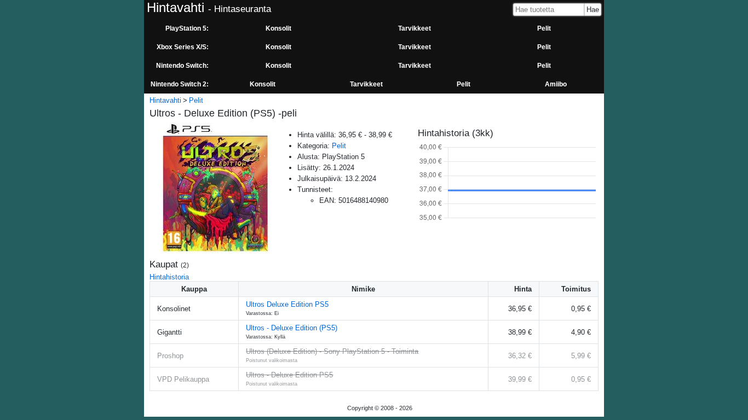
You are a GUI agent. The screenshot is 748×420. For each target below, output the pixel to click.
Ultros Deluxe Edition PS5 (287, 304)
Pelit (544, 28)
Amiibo (556, 84)
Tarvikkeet (414, 28)
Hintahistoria (169, 277)
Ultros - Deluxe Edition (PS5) (291, 328)
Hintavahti (165, 100)
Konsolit (278, 28)
